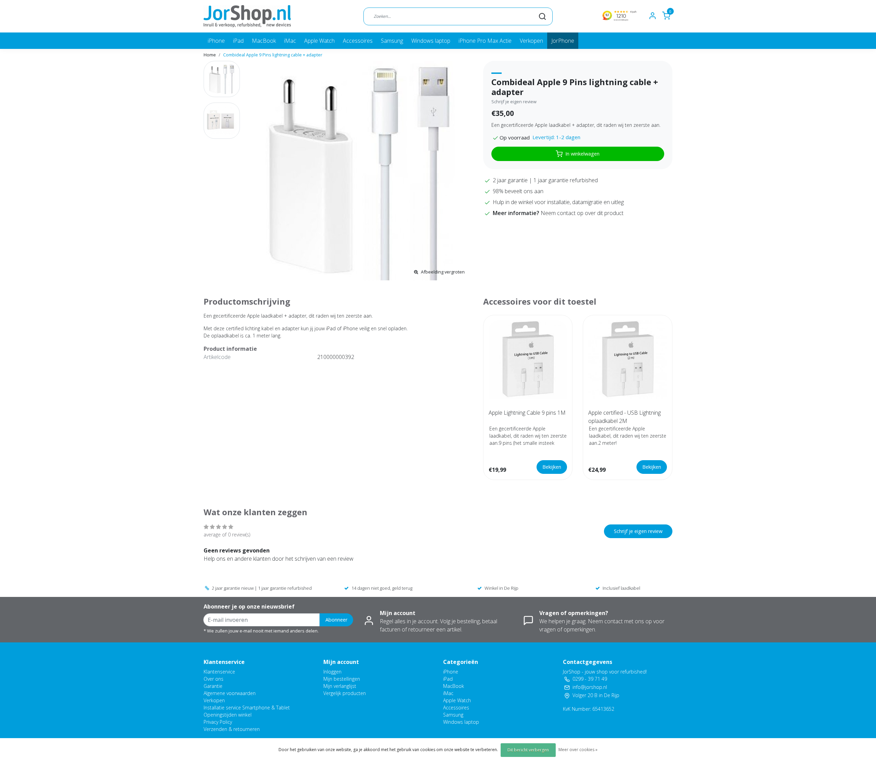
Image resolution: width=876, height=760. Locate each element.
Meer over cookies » (577, 749)
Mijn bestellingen (341, 679)
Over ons (213, 679)
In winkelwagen (582, 153)
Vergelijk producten (344, 693)
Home (210, 55)
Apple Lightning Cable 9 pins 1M (527, 412)
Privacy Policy (218, 722)
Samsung (392, 40)
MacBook (264, 40)
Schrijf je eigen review (514, 101)
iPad (238, 40)
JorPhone (562, 40)
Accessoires (358, 40)
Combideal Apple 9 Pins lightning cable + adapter (272, 55)
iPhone (216, 40)
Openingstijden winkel (228, 714)
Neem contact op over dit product (582, 213)
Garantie (213, 686)
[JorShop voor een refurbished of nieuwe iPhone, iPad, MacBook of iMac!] (247, 16)
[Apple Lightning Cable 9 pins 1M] (528, 359)
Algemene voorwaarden (230, 693)
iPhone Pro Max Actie (485, 40)
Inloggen (332, 671)
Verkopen (531, 40)
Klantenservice (219, 671)
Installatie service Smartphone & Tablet (247, 707)
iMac (290, 40)
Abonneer (336, 619)
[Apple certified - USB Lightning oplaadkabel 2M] (627, 359)
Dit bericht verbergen (528, 750)
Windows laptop (430, 40)
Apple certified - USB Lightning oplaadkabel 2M (624, 417)
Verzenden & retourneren (232, 729)
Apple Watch (319, 40)
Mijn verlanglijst (339, 686)
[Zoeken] (542, 16)
